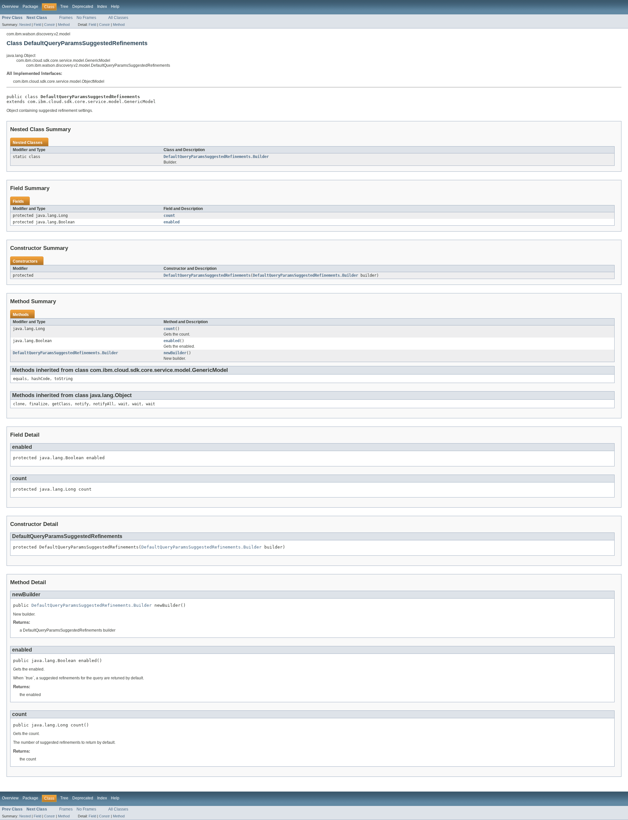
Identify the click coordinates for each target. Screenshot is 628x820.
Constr (49, 24)
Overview (10, 6)
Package (30, 6)
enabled (172, 222)
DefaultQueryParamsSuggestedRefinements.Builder (216, 156)
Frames (66, 17)
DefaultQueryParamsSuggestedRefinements (207, 275)
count (169, 215)
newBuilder (175, 353)
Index (102, 6)
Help (115, 6)
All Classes (118, 17)
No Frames (86, 17)
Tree (64, 6)
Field (37, 24)
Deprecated (82, 6)
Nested (25, 24)
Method (64, 24)
